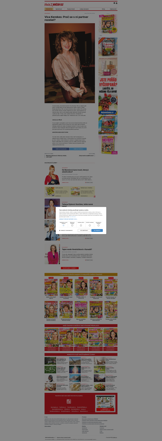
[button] (81, 219)
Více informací (72, 216)
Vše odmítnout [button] (84, 230)
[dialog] (81, 220)
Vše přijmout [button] (97, 230)
